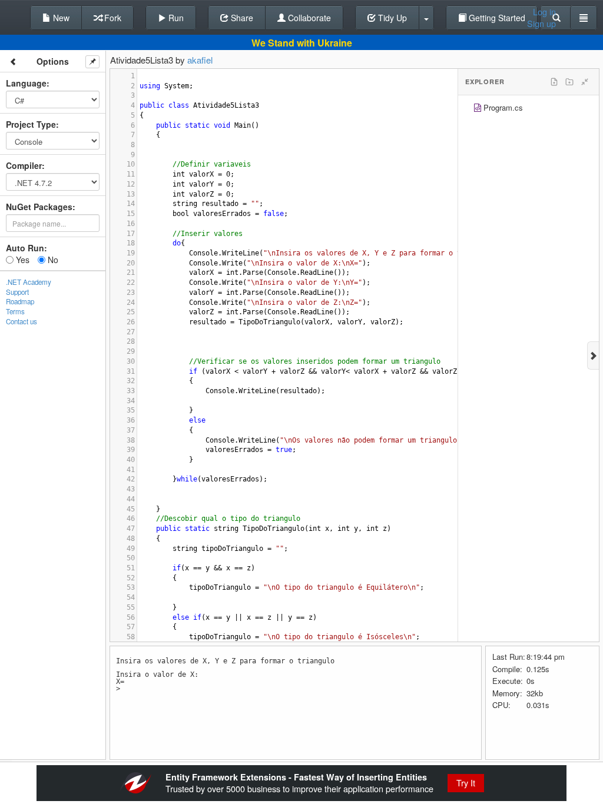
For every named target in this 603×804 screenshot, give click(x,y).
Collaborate (308, 18)
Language (26, 83)
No (51, 259)
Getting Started (495, 18)
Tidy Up (391, 18)
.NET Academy (28, 282)
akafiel (200, 60)
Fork (111, 18)
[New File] (554, 82)
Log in (544, 12)
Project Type (31, 124)
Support (17, 292)
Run (175, 18)
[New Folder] (569, 82)
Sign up (541, 23)
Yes (21, 259)
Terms (15, 311)
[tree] (528, 109)
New (60, 18)
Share (240, 18)
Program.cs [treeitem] (503, 107)
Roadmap (20, 301)
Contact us (21, 321)
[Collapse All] (585, 82)
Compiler (24, 165)
